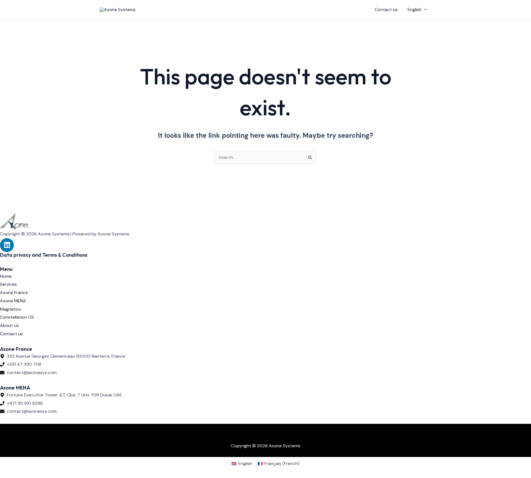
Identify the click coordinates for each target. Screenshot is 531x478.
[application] (424, 9)
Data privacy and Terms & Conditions (43, 255)
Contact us (386, 9)
